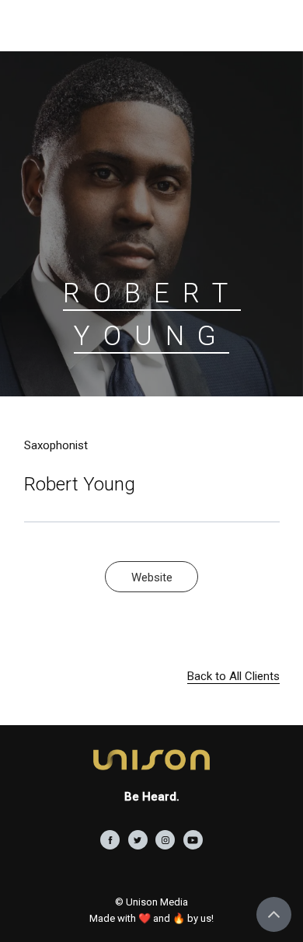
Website (151, 577)
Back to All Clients (233, 676)
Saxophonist (56, 445)
